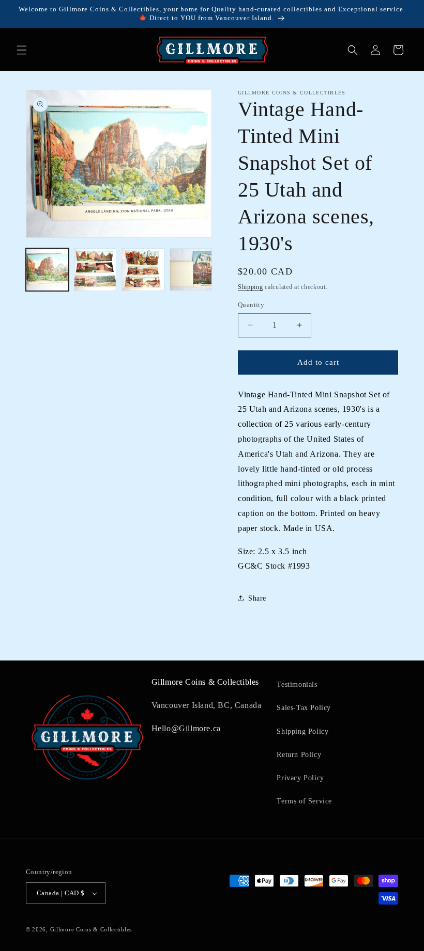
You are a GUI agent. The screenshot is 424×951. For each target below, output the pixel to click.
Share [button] (257, 598)
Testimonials (297, 684)
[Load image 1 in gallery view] (47, 269)
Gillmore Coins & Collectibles (91, 929)
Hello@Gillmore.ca (186, 728)
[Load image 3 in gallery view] (143, 269)
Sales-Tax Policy (304, 708)
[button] (21, 50)
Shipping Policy (302, 731)
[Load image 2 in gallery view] (95, 269)
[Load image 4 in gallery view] (191, 269)
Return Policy (299, 755)
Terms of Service (304, 801)
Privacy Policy (300, 778)
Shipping (250, 287)
